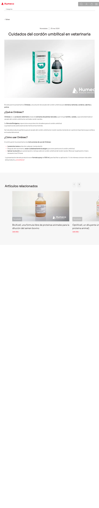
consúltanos (20, 160)
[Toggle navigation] (96, 4)
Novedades (44, 28)
